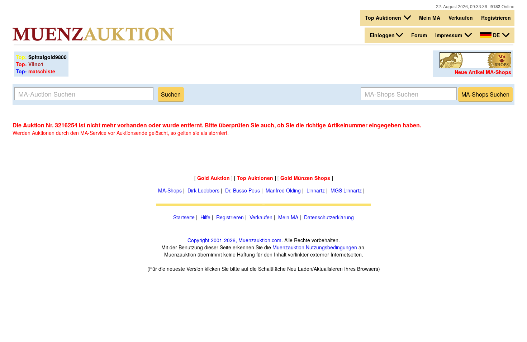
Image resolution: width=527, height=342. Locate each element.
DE (496, 35)
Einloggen (382, 35)
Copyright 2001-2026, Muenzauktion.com (234, 240)
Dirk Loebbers (203, 190)
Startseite (184, 217)
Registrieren (496, 17)
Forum (419, 35)
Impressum (449, 35)
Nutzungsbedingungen (331, 247)
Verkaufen (460, 17)
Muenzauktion (288, 247)
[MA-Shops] (475, 66)
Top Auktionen (384, 17)
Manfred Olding (283, 190)
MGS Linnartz (346, 190)
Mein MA (429, 17)
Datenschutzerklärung (329, 217)
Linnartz (316, 190)
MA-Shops (170, 190)
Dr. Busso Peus (242, 190)
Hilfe (205, 217)
